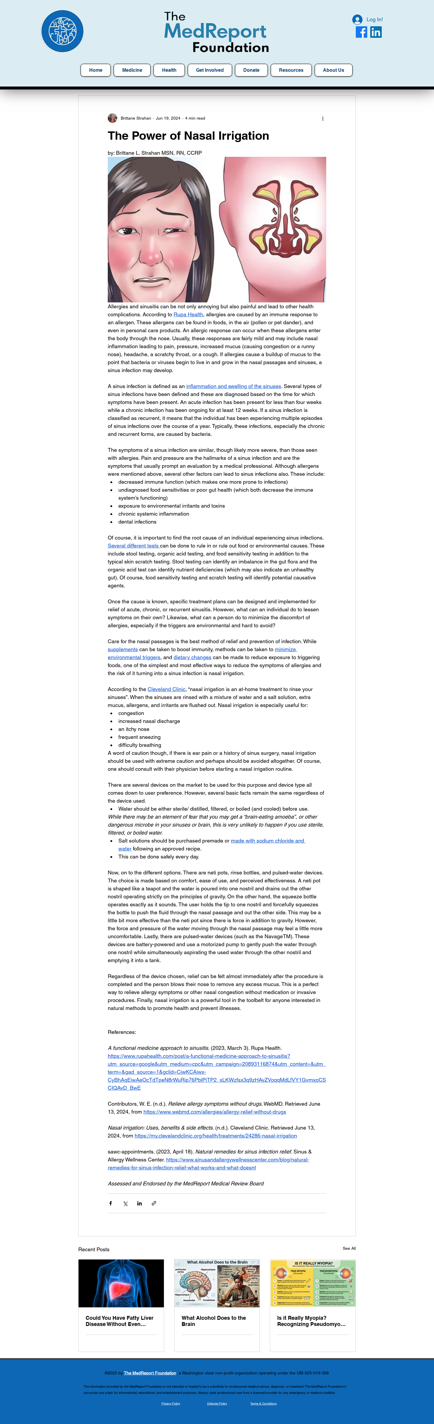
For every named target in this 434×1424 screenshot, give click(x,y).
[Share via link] (154, 1203)
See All (349, 1248)
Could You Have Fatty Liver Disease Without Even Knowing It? (120, 1321)
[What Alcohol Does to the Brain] (217, 1283)
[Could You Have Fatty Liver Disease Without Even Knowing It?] (121, 1283)
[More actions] (322, 118)
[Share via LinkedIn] (139, 1203)
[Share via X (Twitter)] (125, 1203)
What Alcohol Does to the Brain (214, 1321)
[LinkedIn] (376, 32)
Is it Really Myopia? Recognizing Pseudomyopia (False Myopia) (312, 1321)
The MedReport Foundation (150, 1373)
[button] (291, 70)
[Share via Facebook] (110, 1203)
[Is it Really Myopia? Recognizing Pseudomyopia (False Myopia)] (312, 1283)
